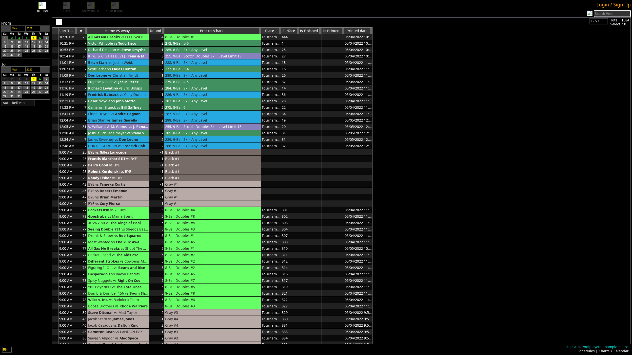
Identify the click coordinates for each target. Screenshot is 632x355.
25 (26, 51)
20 (40, 46)
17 (19, 46)
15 (4, 46)
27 (40, 51)
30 (11, 55)
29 (4, 55)
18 (26, 46)
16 (11, 46)
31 (19, 55)
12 (33, 42)
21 (46, 46)
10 (19, 42)
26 (33, 51)
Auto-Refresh (14, 102)
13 (40, 42)
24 (19, 51)
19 (33, 46)
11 (26, 42)
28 (46, 51)
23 (11, 51)
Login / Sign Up (613, 4)
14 (46, 42)
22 (4, 51)
